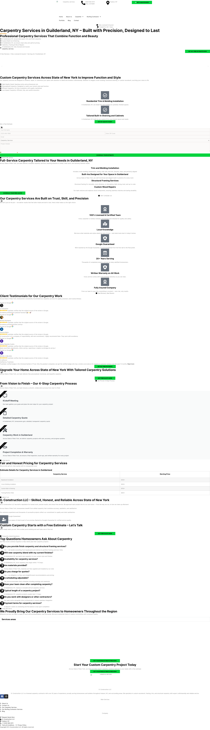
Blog (69, 20)
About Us (69, 16)
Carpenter (78, 16)
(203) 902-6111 (90, 2)
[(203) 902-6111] (83, 3)
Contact (76, 20)
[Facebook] (2, 696)
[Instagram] (6, 696)
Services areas (9, 619)
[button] (2, 66)
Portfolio (62, 20)
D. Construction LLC (105, 689)
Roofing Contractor (93, 16)
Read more (130, 364)
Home (61, 16)
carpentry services (8, 49)
